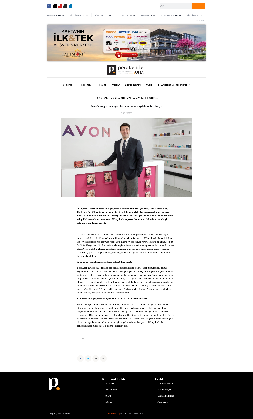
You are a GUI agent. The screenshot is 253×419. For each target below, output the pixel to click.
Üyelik (149, 85)
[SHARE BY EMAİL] (95, 358)
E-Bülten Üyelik (165, 389)
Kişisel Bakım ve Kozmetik (110, 98)
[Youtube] (60, 6)
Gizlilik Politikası (113, 389)
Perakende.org (114, 413)
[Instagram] (65, 6)
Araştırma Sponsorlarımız (174, 85)
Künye (108, 396)
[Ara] (198, 6)
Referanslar (162, 402)
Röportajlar (86, 85)
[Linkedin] (70, 6)
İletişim (108, 402)
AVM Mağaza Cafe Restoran (142, 98)
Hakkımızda (110, 383)
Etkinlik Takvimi (133, 85)
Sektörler (67, 85)
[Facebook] (49, 6)
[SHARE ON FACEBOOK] (80, 358)
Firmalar (102, 85)
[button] (103, 358)
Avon (83, 338)
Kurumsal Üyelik (165, 383)
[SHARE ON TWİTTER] (88, 358)
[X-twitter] (55, 6)
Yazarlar (115, 85)
